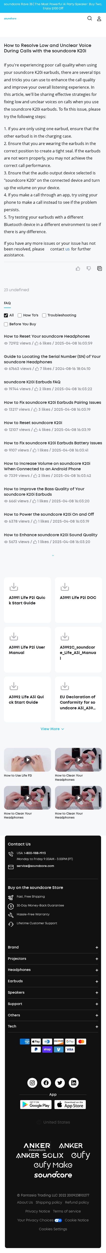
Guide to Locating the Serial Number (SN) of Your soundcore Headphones (52, 359)
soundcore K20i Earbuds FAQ (32, 382)
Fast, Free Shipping (31, 897)
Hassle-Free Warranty (33, 914)
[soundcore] (10, 19)
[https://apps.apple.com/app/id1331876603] (70, 1104)
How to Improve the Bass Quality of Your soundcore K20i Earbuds (44, 491)
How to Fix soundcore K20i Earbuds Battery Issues (53, 443)
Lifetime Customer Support (37, 923)
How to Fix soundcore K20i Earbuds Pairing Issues (52, 402)
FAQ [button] (7, 303)
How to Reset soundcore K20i (33, 422)
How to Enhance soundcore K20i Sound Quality (50, 534)
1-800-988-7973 (35, 853)
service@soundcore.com (35, 866)
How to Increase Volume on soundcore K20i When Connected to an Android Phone (47, 466)
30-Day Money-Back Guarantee (40, 905)
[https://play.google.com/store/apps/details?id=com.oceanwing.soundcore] (36, 1104)
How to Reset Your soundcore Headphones (47, 336)
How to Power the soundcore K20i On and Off (49, 514)
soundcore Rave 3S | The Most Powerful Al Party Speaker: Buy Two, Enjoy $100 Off (53, 6)
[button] (9, 31)
